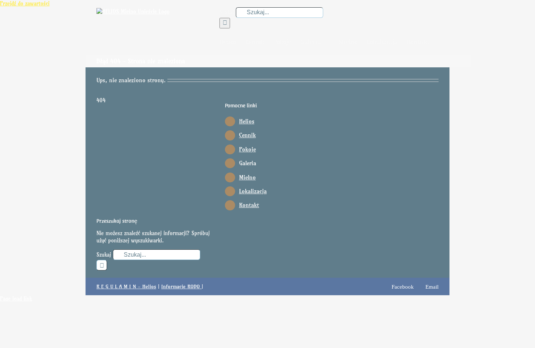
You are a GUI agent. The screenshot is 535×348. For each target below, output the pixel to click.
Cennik (247, 135)
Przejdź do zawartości (24, 3)
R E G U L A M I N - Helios (126, 286)
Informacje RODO (181, 286)
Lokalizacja (253, 191)
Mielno (247, 177)
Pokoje (247, 149)
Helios (246, 121)
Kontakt (249, 205)
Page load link (16, 298)
